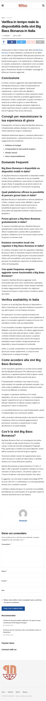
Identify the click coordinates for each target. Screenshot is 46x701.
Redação (7, 35)
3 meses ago (8, 625)
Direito (18, 692)
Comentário (7, 544)
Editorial (10, 692)
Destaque (9, 18)
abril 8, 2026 (17, 35)
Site (3, 590)
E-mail (5, 581)
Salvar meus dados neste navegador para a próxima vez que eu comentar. (23, 601)
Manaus (25, 692)
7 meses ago (8, 635)
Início (3, 18)
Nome (4, 571)
